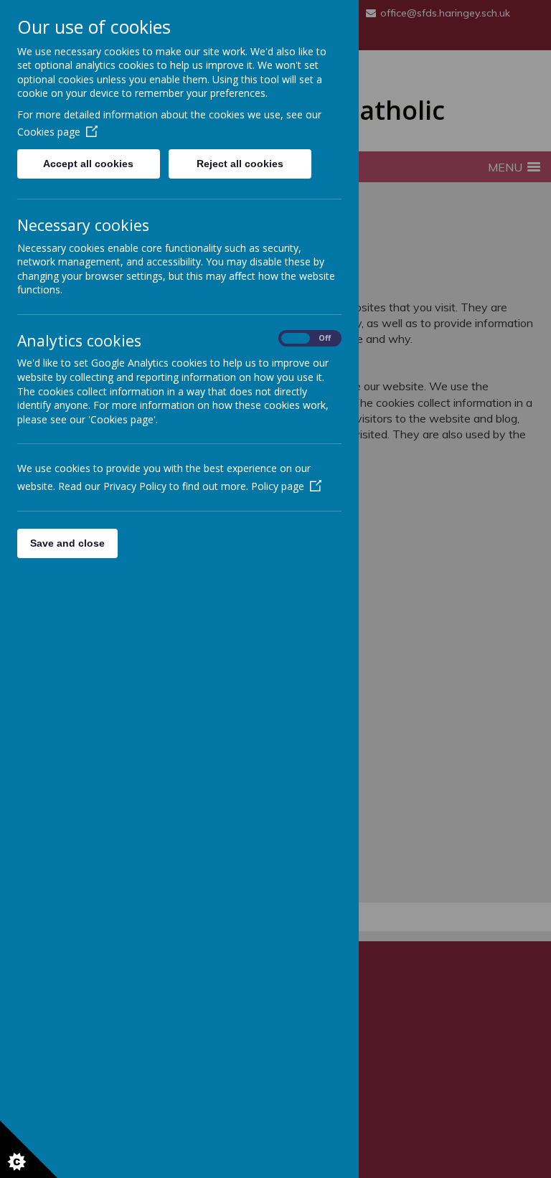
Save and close (67, 543)
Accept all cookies (88, 163)
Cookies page (48, 131)
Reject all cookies (240, 163)
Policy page (277, 486)
